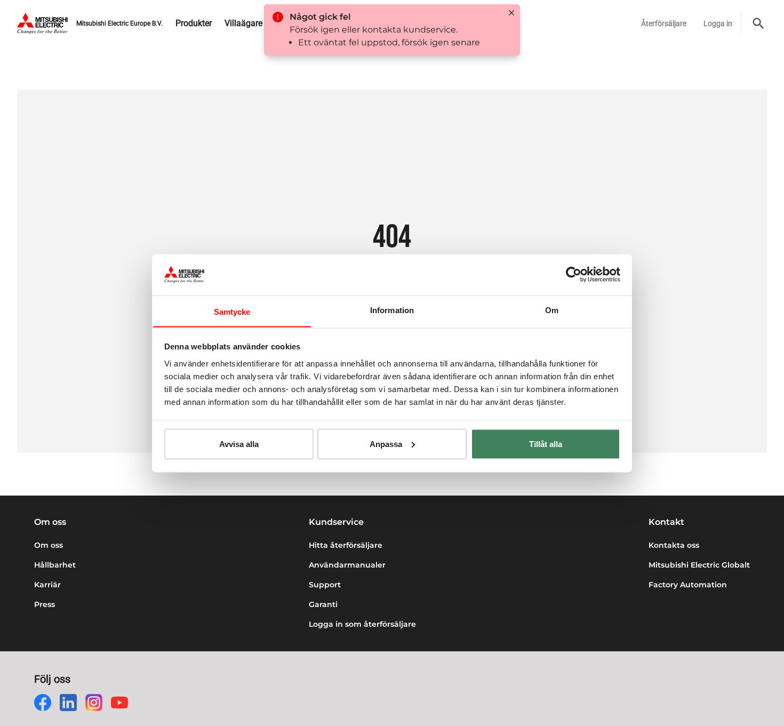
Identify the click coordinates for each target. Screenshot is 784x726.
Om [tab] (551, 309)
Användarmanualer (347, 565)
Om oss (48, 545)
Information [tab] (392, 309)
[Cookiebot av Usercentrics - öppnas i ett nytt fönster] (573, 274)
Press (44, 604)
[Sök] (758, 23)
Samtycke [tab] (232, 311)
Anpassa (386, 443)
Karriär (47, 584)
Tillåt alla (545, 443)
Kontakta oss (674, 545)
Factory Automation (688, 584)
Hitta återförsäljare (345, 545)
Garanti (323, 604)
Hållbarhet (55, 565)
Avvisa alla (239, 443)
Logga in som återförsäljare (362, 624)
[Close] (511, 12)
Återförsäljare (663, 23)
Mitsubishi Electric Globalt (699, 565)
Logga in (717, 23)
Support (325, 584)
